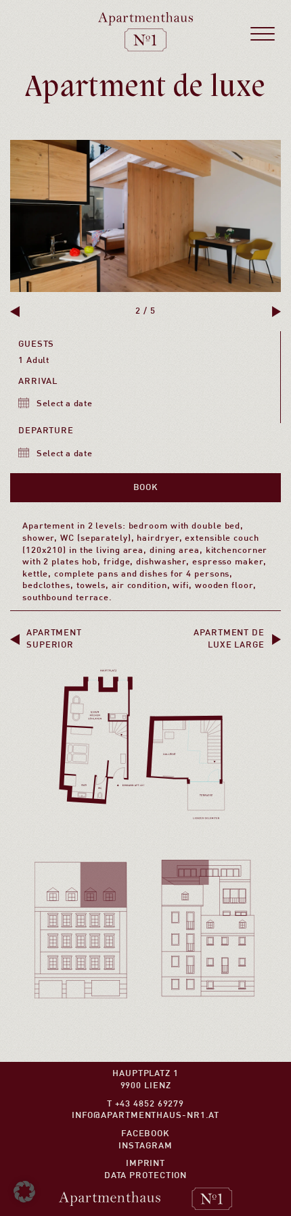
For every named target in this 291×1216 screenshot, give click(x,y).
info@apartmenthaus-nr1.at (146, 1115)
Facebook (145, 1133)
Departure (46, 431)
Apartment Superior (54, 639)
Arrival (38, 381)
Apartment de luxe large (229, 639)
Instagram (145, 1146)
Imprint (145, 1163)
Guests (36, 344)
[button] (15, 311)
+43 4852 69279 (150, 1104)
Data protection (145, 1175)
